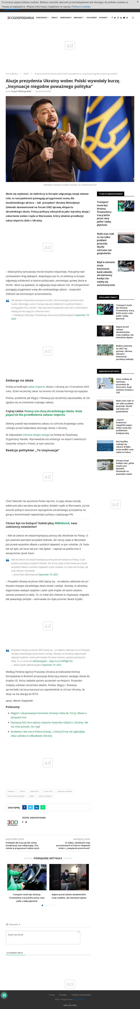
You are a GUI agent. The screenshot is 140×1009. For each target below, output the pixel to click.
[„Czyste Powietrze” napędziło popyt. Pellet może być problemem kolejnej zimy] (105, 423)
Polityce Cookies (81, 6)
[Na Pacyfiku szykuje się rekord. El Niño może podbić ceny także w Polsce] (105, 445)
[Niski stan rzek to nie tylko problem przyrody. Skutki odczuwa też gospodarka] (126, 237)
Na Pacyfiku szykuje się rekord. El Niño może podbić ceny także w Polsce (125, 446)
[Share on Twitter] (30, 807)
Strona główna (12, 73)
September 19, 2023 (48, 574)
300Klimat (78, 17)
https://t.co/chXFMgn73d (60, 661)
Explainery (92, 17)
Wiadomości (41, 17)
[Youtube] (124, 17)
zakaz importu (36, 386)
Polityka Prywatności (81, 994)
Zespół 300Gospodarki (21, 91)
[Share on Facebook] (24, 807)
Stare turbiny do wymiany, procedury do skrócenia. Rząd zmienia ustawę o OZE (124, 386)
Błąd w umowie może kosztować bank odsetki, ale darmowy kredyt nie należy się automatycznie (106, 274)
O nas (52, 994)
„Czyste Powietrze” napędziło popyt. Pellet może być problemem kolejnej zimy (124, 426)
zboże (31, 796)
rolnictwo (48, 791)
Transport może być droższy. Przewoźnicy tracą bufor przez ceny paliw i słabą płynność (26, 897)
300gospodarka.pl (79, 999)
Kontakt (63, 994)
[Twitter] (115, 17)
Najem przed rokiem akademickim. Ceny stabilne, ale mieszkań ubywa (125, 332)
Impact (54, 17)
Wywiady (103, 17)
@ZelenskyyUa (40, 661)
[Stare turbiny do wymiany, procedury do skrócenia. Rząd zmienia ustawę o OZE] (105, 383)
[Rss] (127, 17)
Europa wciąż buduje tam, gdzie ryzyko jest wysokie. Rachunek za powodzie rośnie (125, 467)
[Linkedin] (121, 17)
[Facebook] (112, 17)
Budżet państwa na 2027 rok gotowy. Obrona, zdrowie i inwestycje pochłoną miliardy (124, 353)
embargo (11, 791)
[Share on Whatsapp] (42, 807)
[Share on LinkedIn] (36, 807)
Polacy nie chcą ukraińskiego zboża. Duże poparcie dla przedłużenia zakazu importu (44, 413)
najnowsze (34, 791)
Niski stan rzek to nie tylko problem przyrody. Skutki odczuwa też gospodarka (105, 243)
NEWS (26, 73)
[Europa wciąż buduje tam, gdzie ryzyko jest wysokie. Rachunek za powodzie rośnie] (105, 464)
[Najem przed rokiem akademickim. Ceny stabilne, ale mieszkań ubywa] (69, 877)
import (23, 791)
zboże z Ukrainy (45, 796)
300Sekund (61, 523)
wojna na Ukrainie (64, 791)
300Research (65, 17)
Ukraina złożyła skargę (36, 434)
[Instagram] (118, 17)
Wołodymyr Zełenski (16, 796)
